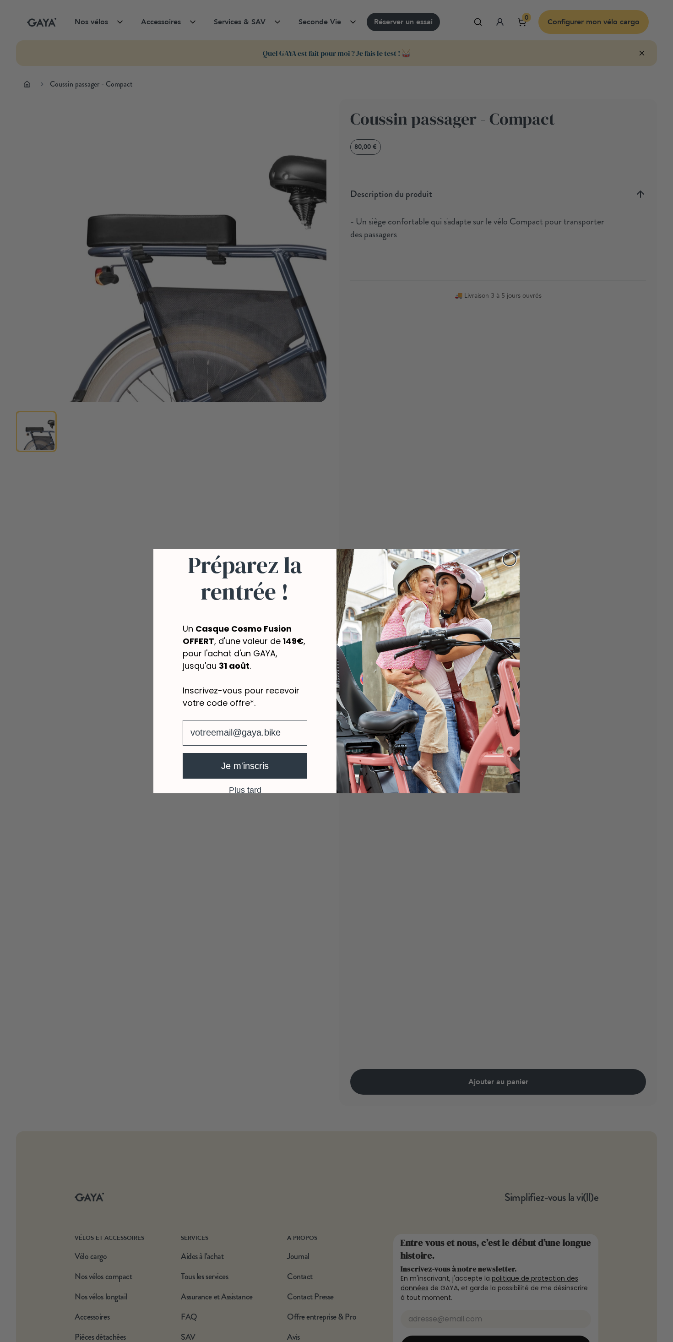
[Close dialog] (509, 559)
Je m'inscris (245, 766)
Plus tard (245, 789)
